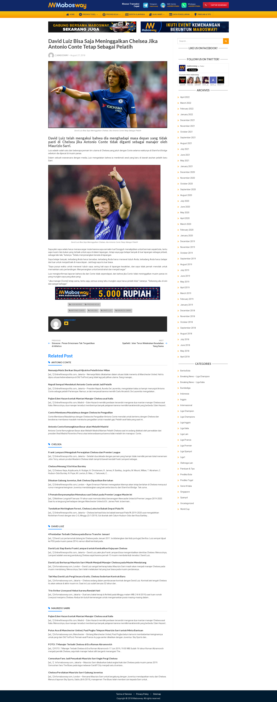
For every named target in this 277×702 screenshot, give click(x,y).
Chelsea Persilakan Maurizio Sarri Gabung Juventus (75, 672)
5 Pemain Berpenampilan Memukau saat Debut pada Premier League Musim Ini (90, 494)
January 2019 (186, 305)
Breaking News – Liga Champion (195, 376)
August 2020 (186, 195)
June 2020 (185, 207)
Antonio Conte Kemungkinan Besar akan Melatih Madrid (78, 426)
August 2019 (186, 264)
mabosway (195, 66)
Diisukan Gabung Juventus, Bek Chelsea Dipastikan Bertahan (80, 480)
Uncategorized (187, 503)
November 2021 (187, 126)
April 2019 (185, 287)
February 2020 (186, 230)
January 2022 (186, 114)
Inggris (183, 399)
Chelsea (93, 311)
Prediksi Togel (186, 480)
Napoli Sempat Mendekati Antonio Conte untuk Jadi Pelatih (80, 384)
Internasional (186, 405)
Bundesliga (185, 388)
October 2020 (186, 184)
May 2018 (184, 351)
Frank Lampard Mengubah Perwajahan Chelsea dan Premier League (84, 452)
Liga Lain (184, 434)
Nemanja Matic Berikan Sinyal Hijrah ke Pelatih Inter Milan (79, 370)
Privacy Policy (142, 694)
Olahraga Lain (186, 463)
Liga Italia (184, 428)
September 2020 (188, 189)
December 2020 (187, 172)
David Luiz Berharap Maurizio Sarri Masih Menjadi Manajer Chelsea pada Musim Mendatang (97, 562)
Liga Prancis (185, 440)
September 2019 (188, 259)
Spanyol (184, 497)
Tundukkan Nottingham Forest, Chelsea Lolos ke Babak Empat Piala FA (86, 508)
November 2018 (187, 316)
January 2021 (186, 166)
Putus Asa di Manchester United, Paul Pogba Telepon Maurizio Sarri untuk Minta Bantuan (95, 630)
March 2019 (185, 293)
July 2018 (184, 339)
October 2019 (186, 253)
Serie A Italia (186, 486)
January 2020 (186, 235)
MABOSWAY (62, 55)
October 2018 (186, 322)
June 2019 (185, 276)
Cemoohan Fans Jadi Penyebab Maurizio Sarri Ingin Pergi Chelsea (82, 658)
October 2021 (186, 132)
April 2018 (185, 357)
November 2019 (187, 247)
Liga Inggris (76, 304)
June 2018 (185, 345)
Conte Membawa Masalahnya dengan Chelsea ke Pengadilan (80, 412)
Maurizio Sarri (124, 311)
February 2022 (186, 109)
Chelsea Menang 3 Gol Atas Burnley (67, 466)
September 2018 (188, 328)
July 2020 (184, 201)
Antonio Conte (78, 311)
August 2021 (186, 143)
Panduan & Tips (187, 469)
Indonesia (184, 394)
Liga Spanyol (186, 451)
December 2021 (187, 120)
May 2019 (184, 282)
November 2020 (187, 178)
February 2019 (186, 299)
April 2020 (185, 218)
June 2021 (185, 155)
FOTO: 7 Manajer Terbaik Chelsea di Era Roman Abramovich (80, 644)
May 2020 (184, 212)
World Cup (185, 509)
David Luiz (107, 311)
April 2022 (185, 97)
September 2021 (188, 137)
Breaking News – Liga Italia (192, 382)
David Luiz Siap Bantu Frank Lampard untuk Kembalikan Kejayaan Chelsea (87, 548)
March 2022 (185, 103)
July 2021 (184, 149)
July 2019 (184, 270)
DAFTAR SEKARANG (219, 5)
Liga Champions (187, 417)
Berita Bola (185, 371)
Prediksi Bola (93, 304)
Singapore (185, 492)
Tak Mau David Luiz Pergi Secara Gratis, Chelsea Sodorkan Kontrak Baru (86, 576)
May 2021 (184, 160)
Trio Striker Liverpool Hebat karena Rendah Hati (74, 590)
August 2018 (186, 333)
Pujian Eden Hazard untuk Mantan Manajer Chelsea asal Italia (80, 398)
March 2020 (185, 224)
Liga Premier (186, 445)
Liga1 (182, 457)
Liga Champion (187, 411)
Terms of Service (124, 694)
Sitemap (157, 694)
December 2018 (187, 310)
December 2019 (187, 241)
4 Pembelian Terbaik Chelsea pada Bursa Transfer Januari (79, 534)
